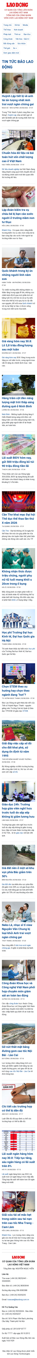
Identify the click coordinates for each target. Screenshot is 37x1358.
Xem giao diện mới (11, 53)
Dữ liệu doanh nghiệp (10, 169)
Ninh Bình (6, 414)
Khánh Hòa (6, 230)
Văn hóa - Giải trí (22, 39)
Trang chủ (7, 25)
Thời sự (17, 34)
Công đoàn (8, 39)
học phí (32, 649)
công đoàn (13, 1003)
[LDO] (18, 83)
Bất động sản (9, 43)
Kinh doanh (18, 30)
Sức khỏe (22, 43)
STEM (25, 711)
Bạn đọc (27, 34)
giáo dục (19, 833)
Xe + (15, 48)
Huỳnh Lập (12, 115)
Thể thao (7, 30)
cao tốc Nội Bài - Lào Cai (20, 1071)
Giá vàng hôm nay (9, 357)
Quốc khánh (27, 303)
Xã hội (17, 25)
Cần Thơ (5, 531)
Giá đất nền (6, 884)
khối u (14, 600)
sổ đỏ (15, 772)
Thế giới (6, 48)
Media (25, 25)
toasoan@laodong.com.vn (18, 1299)
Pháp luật (7, 34)
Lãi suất (5, 1174)
